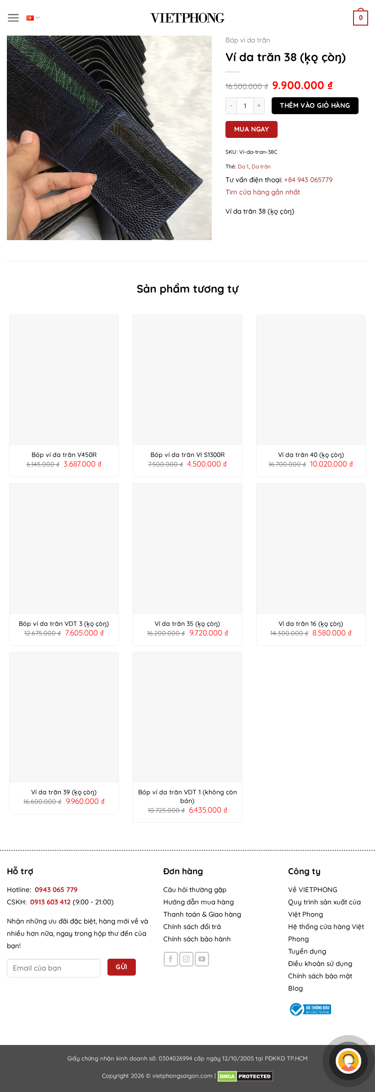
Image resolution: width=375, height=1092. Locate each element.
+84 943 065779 (308, 179)
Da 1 (243, 166)
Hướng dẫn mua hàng (198, 902)
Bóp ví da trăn (247, 40)
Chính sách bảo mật (320, 975)
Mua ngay (251, 129)
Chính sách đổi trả (192, 926)
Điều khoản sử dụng (320, 963)
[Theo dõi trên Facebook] (171, 959)
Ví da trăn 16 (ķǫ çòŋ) (311, 624)
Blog (295, 988)
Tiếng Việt (33, 17)
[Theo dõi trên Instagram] (186, 959)
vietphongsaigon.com (182, 1075)
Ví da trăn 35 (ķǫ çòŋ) (187, 624)
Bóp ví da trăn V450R (64, 455)
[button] (13, 17)
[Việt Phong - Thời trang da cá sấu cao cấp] (187, 18)
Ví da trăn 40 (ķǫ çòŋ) (311, 455)
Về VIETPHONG (312, 889)
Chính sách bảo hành (197, 938)
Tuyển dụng (307, 951)
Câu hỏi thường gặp (194, 889)
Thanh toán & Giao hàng (202, 914)
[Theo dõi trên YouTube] (202, 959)
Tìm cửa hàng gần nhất (262, 192)
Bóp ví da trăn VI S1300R (187, 455)
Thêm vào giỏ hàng (315, 105)
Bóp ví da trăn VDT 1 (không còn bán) (187, 796)
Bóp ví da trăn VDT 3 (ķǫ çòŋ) (64, 624)
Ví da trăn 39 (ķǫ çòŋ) (63, 792)
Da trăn (261, 166)
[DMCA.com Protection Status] (245, 1075)
